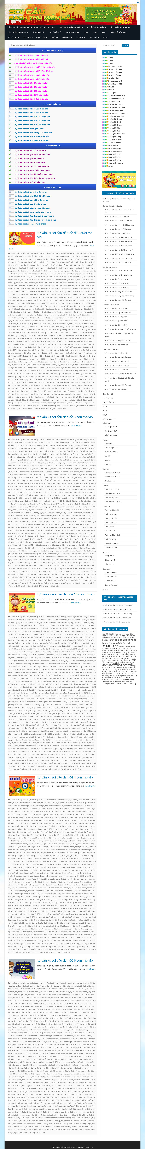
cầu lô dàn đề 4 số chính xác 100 (61, 835)
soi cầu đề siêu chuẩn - (31, 754)
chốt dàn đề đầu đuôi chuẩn (28, 303)
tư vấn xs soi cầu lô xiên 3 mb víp (117, 283)
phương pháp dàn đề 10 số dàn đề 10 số (76, 702)
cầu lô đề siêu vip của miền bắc (49, 288)
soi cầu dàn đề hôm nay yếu (56, 376)
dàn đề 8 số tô (66, 483)
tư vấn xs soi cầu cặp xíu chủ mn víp (118, 357)
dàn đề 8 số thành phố (52, 483)
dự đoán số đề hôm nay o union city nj (73, 344)
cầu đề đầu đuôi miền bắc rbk (43, 274)
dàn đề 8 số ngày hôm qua (42, 475)
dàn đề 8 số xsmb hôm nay (40, 498)
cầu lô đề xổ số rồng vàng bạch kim (38, 291)
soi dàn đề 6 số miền (41, 1100)
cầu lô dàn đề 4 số (38, 832)
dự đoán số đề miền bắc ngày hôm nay (39, 347)
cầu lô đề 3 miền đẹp (31, 454)
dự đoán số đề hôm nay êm (48, 344)
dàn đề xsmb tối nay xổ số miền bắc (44, 510)
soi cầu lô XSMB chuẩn (114, 672)
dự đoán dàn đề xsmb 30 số (32, 518)
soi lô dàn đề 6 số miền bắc (22, 1112)
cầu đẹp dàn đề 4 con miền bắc (71, 829)
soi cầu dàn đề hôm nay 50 (75, 373)
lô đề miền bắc (115, 654)
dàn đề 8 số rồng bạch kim (22, 480)
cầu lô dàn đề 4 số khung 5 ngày (37, 841)
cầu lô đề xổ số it (17, 291)
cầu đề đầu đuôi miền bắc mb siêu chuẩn (50, 271)
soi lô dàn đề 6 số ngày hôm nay (74, 1112)
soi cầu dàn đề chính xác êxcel (59, 1065)
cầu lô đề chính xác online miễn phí (49, 286)
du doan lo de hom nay (60, 876)
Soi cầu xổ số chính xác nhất (117, 678)
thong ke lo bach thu (58, 1118)
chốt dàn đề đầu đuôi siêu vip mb (52, 303)
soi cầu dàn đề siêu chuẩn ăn (61, 379)
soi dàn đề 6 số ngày (16, 1103)
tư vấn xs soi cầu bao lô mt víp (116, 308)
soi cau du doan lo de (52, 938)
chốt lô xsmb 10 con (81, 306)
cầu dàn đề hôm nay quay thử (19, 262)
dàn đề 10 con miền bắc (17, 649)
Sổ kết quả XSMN (115, 72)
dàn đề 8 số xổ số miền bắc (64, 495)
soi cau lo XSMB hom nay (115, 664)
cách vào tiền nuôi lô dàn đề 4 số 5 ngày (31, 814)
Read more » (76, 425)
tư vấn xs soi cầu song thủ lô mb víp (118, 300)
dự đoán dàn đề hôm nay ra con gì (30, 338)
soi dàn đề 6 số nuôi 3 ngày (77, 1103)
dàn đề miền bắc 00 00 (60, 324)
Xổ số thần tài (114, 101)
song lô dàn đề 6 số (33, 1115)
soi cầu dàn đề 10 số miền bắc (50, 722)
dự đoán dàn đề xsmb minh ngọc (40, 341)
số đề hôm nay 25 (86, 539)
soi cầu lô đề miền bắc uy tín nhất (27, 403)
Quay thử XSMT (114, 160)
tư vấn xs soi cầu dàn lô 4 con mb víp (118, 262)
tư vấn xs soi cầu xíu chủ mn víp (116, 389)
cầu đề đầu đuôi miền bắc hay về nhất (35, 268)
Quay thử (93, 37)
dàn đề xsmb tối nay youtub (40, 332)
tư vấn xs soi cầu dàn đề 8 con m (74, 583)
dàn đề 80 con (56, 498)
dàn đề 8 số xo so (47, 495)
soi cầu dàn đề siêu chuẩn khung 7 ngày (52, 1074)
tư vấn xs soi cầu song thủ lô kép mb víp (119, 296)
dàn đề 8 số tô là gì (80, 483)
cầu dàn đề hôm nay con (62, 256)
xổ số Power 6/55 (115, 84)
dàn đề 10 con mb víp (86, 646)
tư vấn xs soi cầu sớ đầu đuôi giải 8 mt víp (120, 329)
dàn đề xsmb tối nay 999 (78, 326)
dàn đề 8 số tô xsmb (73, 486)
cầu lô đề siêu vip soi (24, 463)
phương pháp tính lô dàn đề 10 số (63, 707)
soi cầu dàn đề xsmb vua (34, 394)
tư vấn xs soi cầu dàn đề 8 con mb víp (65, 417)
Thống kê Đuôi (114, 131)
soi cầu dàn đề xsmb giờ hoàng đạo (61, 391)
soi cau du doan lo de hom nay (72, 938)
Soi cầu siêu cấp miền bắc (70, 27)
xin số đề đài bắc (59, 409)
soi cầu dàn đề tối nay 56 (79, 382)
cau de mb (19, 451)
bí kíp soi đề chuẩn (50, 803)
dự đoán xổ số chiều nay (123, 651)
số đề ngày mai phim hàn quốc (67, 368)
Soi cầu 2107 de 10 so (30, 716)
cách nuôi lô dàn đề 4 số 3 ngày (83, 809)
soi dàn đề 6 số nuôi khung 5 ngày (33, 1106)
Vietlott (27, 37)
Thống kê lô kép (115, 125)
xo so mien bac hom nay (127, 683)
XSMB (86, 32)
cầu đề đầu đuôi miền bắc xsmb (55, 280)
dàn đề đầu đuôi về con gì (74, 321)
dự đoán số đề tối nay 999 (41, 359)
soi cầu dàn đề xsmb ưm (61, 1085)
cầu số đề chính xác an (54, 294)
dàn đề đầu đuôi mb (15, 318)
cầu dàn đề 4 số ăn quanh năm (66, 817)
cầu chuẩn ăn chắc (47, 817)
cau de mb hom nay (31, 451)
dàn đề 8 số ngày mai (61, 475)
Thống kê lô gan (115, 119)
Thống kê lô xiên (115, 122)
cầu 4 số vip (35, 817)
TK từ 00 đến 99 (114, 142)
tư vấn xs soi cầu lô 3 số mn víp (116, 369)
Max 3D (111, 87)
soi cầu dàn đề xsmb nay (84, 391)
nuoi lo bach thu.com (66, 693)
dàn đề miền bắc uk (85, 501)
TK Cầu (54, 37)
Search (125, 45)
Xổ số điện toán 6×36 (112, 472)
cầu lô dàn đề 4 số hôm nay (51, 838)
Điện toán (40, 37)
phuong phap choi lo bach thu (50, 702)
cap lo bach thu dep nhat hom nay (59, 814)
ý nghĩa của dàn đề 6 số (22, 1132)
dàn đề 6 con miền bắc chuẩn (37, 1018)
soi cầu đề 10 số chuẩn (64, 751)
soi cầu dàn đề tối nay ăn (60, 1077)
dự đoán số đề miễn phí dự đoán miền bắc (41, 350)
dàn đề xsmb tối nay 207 (20, 326)
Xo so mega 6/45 (115, 81)
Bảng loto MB (110, 556)
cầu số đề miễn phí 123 (20, 297)
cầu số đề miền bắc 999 (23, 469)
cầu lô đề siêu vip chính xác (29, 460)
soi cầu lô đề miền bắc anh (54, 397)
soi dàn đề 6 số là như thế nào (72, 1097)
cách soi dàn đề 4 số (15, 811)
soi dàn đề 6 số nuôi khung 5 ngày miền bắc (63, 1106)
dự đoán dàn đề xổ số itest (82, 338)
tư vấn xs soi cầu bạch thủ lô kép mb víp (119, 225)
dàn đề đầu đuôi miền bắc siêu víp (51, 321)
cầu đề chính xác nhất (44, 265)
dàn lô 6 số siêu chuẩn (59, 332)
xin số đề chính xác (45, 409)
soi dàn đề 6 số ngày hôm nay (35, 1103)
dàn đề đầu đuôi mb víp (33, 318)
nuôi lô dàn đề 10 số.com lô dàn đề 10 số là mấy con (50, 699)
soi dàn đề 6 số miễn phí (85, 1100)
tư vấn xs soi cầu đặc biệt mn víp (117, 361)
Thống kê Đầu (114, 128)
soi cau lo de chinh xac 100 (54, 394)
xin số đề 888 (33, 409)
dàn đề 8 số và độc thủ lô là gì (27, 489)
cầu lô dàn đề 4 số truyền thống (65, 844)
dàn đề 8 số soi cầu (83, 480)
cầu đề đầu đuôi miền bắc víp (32, 280)
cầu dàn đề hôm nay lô (33, 259)
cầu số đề (30, 466)
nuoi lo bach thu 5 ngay (49, 693)
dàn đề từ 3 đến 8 (33, 504)
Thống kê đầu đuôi (116, 116)
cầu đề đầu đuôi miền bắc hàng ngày (67, 265)
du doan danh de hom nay (23, 876)
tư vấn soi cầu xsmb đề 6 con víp (48, 1121)
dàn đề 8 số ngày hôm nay (22, 475)
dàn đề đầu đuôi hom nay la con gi (46, 315)
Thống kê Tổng (114, 137)
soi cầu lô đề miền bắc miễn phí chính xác (23, 400)
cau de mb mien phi (47, 451)
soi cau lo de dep (127, 654)
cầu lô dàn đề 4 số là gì (58, 841)
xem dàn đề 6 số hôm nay (58, 1124)
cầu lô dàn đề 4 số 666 (74, 832)
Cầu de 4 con (84, 826)
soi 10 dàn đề (75, 713)
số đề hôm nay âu (20, 365)
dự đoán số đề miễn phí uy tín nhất (76, 353)
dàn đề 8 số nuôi (29, 477)
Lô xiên (108, 654)
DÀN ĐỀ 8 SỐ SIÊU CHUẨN (43, 480)
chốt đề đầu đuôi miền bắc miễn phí (36, 306)
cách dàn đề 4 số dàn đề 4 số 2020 (32, 809)
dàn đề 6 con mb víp (85, 1015)
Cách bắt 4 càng (70, 806)
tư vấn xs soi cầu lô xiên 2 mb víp (117, 279)
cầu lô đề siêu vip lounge (71, 288)
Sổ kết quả (13, 37)
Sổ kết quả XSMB (115, 69)
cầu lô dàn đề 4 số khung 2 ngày (74, 838)
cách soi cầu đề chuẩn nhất (81, 986)
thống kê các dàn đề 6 (49, 1115)
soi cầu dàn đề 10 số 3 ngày (47, 719)
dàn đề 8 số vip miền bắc (64, 492)
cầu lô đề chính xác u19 (71, 286)
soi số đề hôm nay (44, 406)
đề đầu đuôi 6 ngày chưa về (24, 362)
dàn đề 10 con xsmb (34, 649)
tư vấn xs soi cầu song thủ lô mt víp (118, 340)
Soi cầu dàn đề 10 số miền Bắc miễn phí (77, 722)
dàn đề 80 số (66, 498)
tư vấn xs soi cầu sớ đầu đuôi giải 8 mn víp (120, 374)
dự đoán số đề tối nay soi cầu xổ (83, 536)
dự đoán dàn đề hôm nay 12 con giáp (27, 513)
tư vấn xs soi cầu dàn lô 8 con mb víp (118, 275)
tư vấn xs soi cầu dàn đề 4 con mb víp (65, 777)
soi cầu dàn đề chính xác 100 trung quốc (67, 370)
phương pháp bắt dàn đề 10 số (82, 699)
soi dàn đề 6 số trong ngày (25, 1109)
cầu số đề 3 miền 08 (20, 294)
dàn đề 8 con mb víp (54, 472)
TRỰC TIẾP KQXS (72, 32)
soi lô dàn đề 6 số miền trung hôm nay (47, 1112)
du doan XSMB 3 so (116, 644)
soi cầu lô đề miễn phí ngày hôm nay (53, 403)
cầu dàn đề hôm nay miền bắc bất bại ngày (58, 259)
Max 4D (111, 90)
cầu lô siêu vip (86, 291)
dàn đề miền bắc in (76, 324)
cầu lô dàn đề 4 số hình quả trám (28, 838)
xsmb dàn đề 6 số (48, 1129)
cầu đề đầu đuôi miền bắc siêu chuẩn (44, 277)
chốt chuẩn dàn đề (57, 300)
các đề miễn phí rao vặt (57, 253)
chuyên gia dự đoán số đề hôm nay (70, 312)
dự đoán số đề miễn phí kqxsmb (23, 530)
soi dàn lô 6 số (73, 1109)
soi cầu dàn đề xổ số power (62, 388)
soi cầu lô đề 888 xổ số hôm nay (31, 940)
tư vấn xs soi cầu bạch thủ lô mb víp (118, 229)
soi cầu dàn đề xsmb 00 (82, 388)
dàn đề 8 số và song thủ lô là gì (50, 489)
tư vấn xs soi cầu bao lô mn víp (116, 353)
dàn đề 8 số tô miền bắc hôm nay (30, 486)
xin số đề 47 (12, 409)
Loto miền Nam (114, 148)
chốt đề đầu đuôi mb (73, 303)
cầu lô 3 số (81, 280)
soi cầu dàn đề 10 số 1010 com (24, 719)
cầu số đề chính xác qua (72, 294)
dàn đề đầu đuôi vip (26, 324)
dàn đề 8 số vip (13, 492)
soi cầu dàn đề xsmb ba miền (61, 1082)
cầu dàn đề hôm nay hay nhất (78, 820)
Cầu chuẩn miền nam (17, 32)
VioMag (59, 1147)
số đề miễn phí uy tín (86, 365)
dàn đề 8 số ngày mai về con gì (81, 475)
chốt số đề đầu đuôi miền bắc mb (70, 309)
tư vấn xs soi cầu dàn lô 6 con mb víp (118, 271)
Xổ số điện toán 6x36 (116, 96)
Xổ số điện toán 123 (116, 98)
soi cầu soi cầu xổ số (28, 406)
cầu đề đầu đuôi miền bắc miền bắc (79, 271)
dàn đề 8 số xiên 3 (33, 495)
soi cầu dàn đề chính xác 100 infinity (38, 370)
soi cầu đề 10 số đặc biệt (83, 751)
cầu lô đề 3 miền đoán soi (25, 283)
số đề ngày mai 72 (32, 368)
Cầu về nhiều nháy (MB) (117, 113)
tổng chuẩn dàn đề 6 (27, 1121)
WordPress (89, 1147)
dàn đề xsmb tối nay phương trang (58, 329)
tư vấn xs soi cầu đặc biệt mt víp (116, 316)
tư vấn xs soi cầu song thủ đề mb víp (118, 292)
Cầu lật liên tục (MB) (116, 107)
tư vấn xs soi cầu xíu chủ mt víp (116, 345)
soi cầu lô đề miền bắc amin (33, 397)
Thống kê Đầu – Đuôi (116, 134)
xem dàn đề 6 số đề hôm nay (37, 1124)
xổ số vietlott (113, 78)
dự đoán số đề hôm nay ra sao (29, 524)
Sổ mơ (111, 166)
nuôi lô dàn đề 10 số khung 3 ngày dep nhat (73, 696)
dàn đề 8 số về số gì (87, 489)
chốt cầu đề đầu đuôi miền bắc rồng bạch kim (33, 300)
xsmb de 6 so (61, 1129)
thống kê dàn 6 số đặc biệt (68, 1115)
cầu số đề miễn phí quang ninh (41, 297)
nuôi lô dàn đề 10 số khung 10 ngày (43, 696)
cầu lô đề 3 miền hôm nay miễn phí (49, 283)
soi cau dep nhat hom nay (62, 571)
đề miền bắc (74, 539)
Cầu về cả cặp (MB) (115, 110)
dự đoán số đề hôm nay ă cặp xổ (25, 344)
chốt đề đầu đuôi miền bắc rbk (61, 306)
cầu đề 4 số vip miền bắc (20, 829)
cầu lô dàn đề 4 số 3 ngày (55, 832)
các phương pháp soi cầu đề (18, 986)
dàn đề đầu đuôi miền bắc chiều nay (56, 318)
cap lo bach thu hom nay (82, 814)
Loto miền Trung (115, 151)
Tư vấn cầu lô (54, 32)
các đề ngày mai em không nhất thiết (81, 253)
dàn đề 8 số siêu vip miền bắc (64, 480)
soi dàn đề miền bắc (59, 1109)
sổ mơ (105, 37)
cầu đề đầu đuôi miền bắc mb (23, 271)
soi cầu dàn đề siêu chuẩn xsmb (30, 382)
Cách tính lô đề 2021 (108, 634)
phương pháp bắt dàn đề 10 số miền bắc (23, 702)
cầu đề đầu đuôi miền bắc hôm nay (63, 268)
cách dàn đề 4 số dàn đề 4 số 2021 (58, 809)
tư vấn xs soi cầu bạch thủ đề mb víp (118, 221)
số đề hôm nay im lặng (36, 365)
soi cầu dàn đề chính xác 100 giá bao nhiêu (59, 1062)
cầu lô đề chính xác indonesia (25, 286)
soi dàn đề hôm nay (43, 1109)
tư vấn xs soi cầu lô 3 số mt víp (116, 325)
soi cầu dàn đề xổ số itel (42, 388)
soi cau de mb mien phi (43, 571)
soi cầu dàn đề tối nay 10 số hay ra (56, 382)
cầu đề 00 (19, 265)
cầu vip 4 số (87, 861)
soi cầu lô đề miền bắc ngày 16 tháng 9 (54, 400)
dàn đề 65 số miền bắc (24, 315)
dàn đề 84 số (77, 498)
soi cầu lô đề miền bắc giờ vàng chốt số (79, 397)
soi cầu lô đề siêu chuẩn (77, 763)
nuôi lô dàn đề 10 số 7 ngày (18, 696)
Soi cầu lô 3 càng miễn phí (114, 669)
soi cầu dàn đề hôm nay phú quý (61, 1068)
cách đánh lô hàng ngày (122, 634)
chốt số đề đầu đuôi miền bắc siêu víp (42, 312)
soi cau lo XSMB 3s (115, 660)
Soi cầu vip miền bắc (95, 27)
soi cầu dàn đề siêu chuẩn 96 (39, 379)
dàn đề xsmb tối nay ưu (81, 329)
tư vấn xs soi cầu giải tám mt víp (116, 321)
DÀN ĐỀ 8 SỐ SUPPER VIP (33, 483)
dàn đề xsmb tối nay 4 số (39, 326)
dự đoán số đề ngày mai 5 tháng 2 (57, 356)
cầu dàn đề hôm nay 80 (43, 256)
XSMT (104, 32)
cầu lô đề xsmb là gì (59, 291)
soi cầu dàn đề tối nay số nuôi (22, 388)
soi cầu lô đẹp (128, 671)
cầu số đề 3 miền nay (37, 294)
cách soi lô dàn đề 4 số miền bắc (36, 811)
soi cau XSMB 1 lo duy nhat (121, 668)
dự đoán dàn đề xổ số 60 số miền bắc (57, 338)
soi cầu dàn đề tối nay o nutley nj (76, 562)
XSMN (95, 32)
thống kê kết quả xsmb (114, 680)
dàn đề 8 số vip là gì (46, 492)
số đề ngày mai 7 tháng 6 (64, 1059)
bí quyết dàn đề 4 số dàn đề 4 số (70, 803)
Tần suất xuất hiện (115, 140)
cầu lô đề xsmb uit (74, 291)
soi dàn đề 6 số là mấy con (50, 1097)
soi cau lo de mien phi (119, 657)
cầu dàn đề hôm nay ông (84, 259)
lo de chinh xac (80, 362)
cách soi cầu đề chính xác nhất (41, 986)
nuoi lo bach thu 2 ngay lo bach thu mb (25, 693)
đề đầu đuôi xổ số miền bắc (64, 362)
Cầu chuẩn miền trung (120, 27)
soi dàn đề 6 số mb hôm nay (22, 1100)
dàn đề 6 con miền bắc (16, 1018)
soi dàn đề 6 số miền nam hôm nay (63, 1100)
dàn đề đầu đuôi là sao (84, 315)
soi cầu (83, 713)
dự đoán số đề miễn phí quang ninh (28, 353)
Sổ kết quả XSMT (115, 75)
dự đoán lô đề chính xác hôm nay (127, 649)
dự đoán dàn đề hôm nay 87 (37, 335)
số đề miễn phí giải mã (69, 365)
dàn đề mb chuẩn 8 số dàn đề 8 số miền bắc (28, 501)
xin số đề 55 (22, 409)
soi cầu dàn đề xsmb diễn (37, 391)
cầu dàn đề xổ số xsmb (70, 826)
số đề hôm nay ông (53, 365)
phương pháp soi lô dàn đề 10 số (38, 707)
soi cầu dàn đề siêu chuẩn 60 (78, 376)
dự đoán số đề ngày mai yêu (20, 359)
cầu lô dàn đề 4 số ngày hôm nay (41, 844)
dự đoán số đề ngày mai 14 (82, 896)
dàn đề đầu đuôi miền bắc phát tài (25, 321)
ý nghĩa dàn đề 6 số (39, 1132)
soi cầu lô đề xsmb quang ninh (79, 403)
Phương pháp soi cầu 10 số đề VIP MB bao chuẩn (52, 704)
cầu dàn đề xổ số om (56, 262)
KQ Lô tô (79, 37)
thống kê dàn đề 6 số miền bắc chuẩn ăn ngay (33, 1118)
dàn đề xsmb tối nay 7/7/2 (58, 326)
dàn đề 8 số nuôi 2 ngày (44, 477)
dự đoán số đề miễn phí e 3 (67, 350)
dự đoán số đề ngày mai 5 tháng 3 (79, 533)
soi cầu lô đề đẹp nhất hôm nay (121, 676)
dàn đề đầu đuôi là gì (68, 315)
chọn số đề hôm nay (71, 297)
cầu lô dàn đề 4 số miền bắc (77, 841)
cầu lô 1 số (72, 280)
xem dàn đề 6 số (19, 1124)
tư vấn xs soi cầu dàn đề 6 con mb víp (65, 960)
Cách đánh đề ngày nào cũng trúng (118, 635)
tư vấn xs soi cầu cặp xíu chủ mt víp (118, 312)
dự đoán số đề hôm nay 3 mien (76, 666)
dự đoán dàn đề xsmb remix (63, 341)
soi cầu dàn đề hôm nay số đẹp (33, 376)
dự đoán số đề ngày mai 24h (33, 356)
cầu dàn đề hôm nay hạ (80, 256)
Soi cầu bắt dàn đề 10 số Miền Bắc (51, 716)
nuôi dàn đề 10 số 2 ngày (56, 690)
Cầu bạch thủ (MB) (115, 104)
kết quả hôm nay (118, 32)
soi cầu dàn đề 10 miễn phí (75, 716)
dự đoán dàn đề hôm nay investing (62, 335)
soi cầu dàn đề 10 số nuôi (38, 725)
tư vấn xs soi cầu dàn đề (86, 406)
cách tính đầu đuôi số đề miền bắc (21, 256)
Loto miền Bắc (114, 145)
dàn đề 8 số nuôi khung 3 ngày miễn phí (68, 477)
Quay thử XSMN (114, 157)
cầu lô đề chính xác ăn (30, 457)
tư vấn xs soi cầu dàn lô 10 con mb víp (119, 258)
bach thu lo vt (84, 800)
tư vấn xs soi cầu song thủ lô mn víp (118, 385)
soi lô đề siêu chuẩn (45, 766)
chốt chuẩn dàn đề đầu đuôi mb (76, 300)
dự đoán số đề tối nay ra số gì (63, 359)
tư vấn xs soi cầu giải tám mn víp (117, 365)
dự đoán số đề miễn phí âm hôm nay (32, 527)
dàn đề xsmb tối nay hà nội (35, 329)
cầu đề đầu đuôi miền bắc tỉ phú (70, 277)
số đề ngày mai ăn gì (47, 368)
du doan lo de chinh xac (42, 876)
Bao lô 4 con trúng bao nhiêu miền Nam (28, 803)
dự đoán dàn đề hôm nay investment (79, 661)
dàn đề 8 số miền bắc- (71, 472)
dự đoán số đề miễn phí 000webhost (68, 347)
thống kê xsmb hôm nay (123, 682)
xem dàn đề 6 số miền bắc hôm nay (58, 1127)
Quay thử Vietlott (115, 163)
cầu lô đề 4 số (87, 847)
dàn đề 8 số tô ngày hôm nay (54, 486)
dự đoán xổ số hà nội (119, 652)
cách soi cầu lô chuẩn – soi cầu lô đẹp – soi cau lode (31, 27)
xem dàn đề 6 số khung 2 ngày (80, 1124)
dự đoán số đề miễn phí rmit (52, 353)
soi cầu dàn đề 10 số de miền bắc (71, 719)
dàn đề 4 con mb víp (54, 864)
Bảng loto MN (110, 564)
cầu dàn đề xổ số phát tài (74, 262)
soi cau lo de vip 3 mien (114, 658)
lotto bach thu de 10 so (68, 687)
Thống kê (66, 37)
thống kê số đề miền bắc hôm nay (63, 406)
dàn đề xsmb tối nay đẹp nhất (43, 507)
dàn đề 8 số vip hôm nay (29, 492)
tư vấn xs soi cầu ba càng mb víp (117, 216)
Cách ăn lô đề (38, 32)
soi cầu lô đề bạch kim (119, 673)
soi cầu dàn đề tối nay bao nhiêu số (58, 385)
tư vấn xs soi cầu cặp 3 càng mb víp (118, 233)
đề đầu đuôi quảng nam (44, 362)
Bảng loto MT (110, 560)
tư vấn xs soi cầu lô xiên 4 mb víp (117, 287)
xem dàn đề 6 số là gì (36, 1127)
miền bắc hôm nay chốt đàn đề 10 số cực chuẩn (28, 690)
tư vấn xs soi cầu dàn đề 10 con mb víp (66, 594)
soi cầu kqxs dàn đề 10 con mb (52, 754)
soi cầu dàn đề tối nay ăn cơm (33, 385)
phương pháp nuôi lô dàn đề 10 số (21, 704)
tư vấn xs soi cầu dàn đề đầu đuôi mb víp (65, 235)
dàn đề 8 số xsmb (22, 498)
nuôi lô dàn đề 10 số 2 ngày (85, 693)
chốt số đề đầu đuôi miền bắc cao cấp (43, 309)
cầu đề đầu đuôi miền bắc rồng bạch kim (70, 274)
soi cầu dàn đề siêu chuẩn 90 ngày (68, 1071)
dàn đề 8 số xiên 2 (18, 495)
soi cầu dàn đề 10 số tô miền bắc (60, 725)
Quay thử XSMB (114, 154)
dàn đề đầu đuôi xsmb (42, 324)
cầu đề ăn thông (30, 265)
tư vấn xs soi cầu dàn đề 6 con (72, 1121)
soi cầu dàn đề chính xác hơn (31, 373)
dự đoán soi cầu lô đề (108, 650)
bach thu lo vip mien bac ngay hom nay (63, 800)
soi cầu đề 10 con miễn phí (45, 751)
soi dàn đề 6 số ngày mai (56, 1103)
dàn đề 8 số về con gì (71, 489)
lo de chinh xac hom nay (78, 905)
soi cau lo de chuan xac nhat (75, 394)
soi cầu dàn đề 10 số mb (29, 722)
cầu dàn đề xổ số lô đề (39, 262)
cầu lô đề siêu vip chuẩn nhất (26, 288)
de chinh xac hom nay (77, 332)
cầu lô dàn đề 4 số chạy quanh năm (35, 835)
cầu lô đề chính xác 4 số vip (73, 283)
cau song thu (58, 297)
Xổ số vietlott (109, 443)
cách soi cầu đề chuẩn (61, 986)
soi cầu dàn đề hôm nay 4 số (53, 373)
